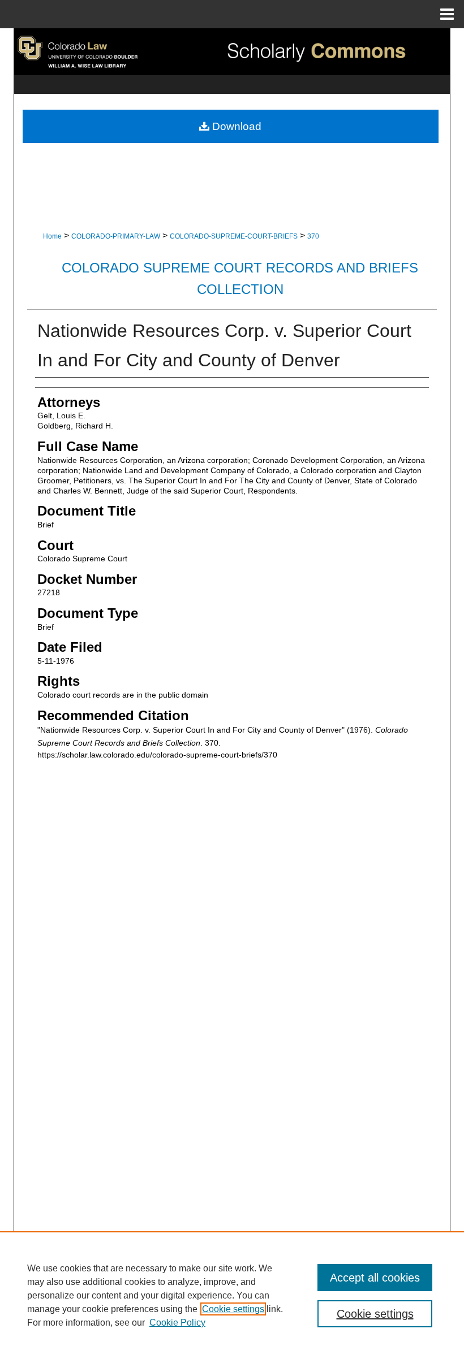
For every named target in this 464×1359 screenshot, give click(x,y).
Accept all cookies (375, 1277)
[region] (232, 1295)
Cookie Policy (177, 1322)
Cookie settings (233, 1309)
